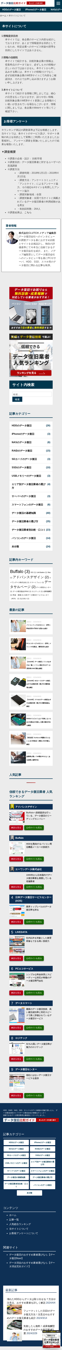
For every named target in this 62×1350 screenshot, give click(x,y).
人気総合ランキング (20, 1224)
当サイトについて (18, 1229)
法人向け (24, 598)
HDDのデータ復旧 (11, 9)
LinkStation (42, 572)
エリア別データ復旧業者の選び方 (28, 486)
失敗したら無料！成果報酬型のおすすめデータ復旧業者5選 (39, 1330)
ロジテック (37, 591)
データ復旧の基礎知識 (24, 513)
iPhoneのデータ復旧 (35, 9)
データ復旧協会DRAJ (22, 591)
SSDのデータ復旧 (21, 467)
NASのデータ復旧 (21, 442)
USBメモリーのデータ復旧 (26, 476)
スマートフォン (37, 582)
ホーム (12, 1215)
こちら (28, 212)
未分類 (15, 546)
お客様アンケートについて (23, 1233)
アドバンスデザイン (31, 577)
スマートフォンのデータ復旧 (27, 504)
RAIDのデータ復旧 (22, 450)
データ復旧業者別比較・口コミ (28, 529)
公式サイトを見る (34, 827)
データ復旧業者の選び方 (25, 521)
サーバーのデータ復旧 (24, 496)
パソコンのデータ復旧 (24, 538)
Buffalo (20, 571)
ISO (33, 572)
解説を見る (16, 827)
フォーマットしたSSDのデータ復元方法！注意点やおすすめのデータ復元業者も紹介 (31, 1314)
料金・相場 (18, 595)
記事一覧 (14, 1219)
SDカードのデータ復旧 (24, 459)
